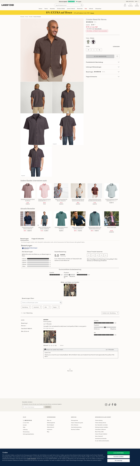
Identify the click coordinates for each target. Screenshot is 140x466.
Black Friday (99, 431)
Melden (62, 345)
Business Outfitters (75, 429)
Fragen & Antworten (91, 76)
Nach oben (70, 370)
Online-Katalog (98, 420)
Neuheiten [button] (52, 8)
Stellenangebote (51, 422)
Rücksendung (26, 431)
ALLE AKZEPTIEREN (118, 452)
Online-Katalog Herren (100, 422)
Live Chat (26, 422)
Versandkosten (98, 28)
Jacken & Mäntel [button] (71, 8)
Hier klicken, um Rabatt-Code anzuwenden (97, 31)
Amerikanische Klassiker (100, 438)
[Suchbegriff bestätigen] (81, 5)
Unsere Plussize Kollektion (101, 434)
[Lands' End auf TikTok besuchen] (109, 404)
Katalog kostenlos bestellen (101, 427)
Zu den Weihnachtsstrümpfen (102, 440)
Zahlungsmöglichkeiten (28, 434)
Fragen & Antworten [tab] (38, 238)
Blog (48, 431)
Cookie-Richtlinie (31, 458)
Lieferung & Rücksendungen (93, 67)
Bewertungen (24, 238)
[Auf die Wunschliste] (117, 56)
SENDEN (48, 407)
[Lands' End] (7, 5)
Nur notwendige (118, 460)
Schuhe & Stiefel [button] (61, 8)
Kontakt (25, 425)
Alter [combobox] (46, 307)
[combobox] (113, 313)
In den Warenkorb (100, 56)
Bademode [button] (79, 8)
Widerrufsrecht (50, 427)
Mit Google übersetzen (48, 328)
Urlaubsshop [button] (98, 8)
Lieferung (25, 429)
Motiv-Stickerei (74, 425)
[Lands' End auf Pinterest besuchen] (114, 404)
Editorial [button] (91, 8)
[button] (89, 255)
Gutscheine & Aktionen (100, 429)
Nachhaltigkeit (50, 425)
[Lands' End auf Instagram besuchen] (106, 404)
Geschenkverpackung (76, 427)
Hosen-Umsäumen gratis (77, 422)
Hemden (31, 16)
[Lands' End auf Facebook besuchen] (112, 404)
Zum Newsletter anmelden (101, 425)
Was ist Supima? (99, 436)
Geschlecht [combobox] (36, 307)
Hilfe (136, 1)
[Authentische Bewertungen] (30, 248)
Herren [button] (46, 8)
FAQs (24, 427)
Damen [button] (40, 8)
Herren (26, 16)
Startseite (22, 16)
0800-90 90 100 (130, 1)
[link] (62, 255)
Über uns (49, 420)
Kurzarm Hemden (37, 16)
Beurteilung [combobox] (25, 307)
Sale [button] (86, 8)
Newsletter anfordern (27, 402)
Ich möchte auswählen (119, 456)
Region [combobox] (55, 307)
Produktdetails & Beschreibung (94, 62)
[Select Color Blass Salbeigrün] (88, 42)
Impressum (49, 429)
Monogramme (74, 420)
